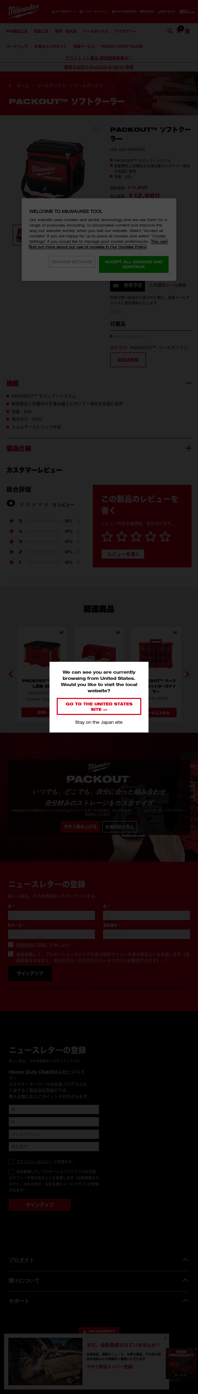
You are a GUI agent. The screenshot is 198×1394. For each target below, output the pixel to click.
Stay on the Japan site (99, 722)
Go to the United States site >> (99, 706)
